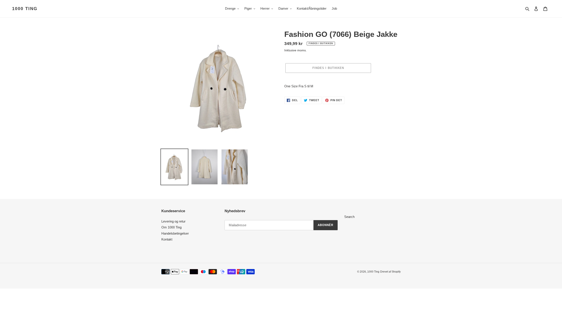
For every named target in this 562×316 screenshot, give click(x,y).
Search (349, 217)
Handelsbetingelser (175, 233)
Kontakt (166, 239)
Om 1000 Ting (171, 227)
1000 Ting (25, 8)
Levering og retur (173, 221)
